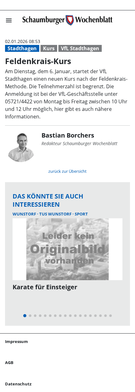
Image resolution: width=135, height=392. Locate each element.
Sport (81, 214)
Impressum (16, 341)
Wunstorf (25, 214)
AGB (9, 362)
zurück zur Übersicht (67, 171)
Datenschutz (18, 384)
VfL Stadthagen (80, 48)
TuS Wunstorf (56, 214)
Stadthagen (22, 48)
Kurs (49, 48)
